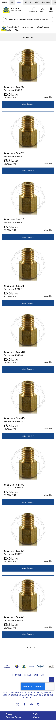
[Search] (6, 19)
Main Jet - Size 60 (14, 617)
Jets (9, 29)
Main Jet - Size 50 (14, 485)
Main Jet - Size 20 (14, 153)
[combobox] (28, 19)
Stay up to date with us (28, 675)
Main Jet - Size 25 (14, 219)
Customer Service (13, 717)
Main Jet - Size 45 (14, 418)
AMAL (19, 2)
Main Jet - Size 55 (14, 551)
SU (12, 2)
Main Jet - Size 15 (14, 87)
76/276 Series (43, 26)
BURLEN (4, 2)
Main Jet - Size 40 (14, 352)
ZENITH (28, 2)
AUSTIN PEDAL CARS (42, 2)
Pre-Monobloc (27, 26)
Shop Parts (12, 26)
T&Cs (35, 714)
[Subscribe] (51, 679)
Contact (33, 11)
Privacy (9, 714)
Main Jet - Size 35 (14, 286)
